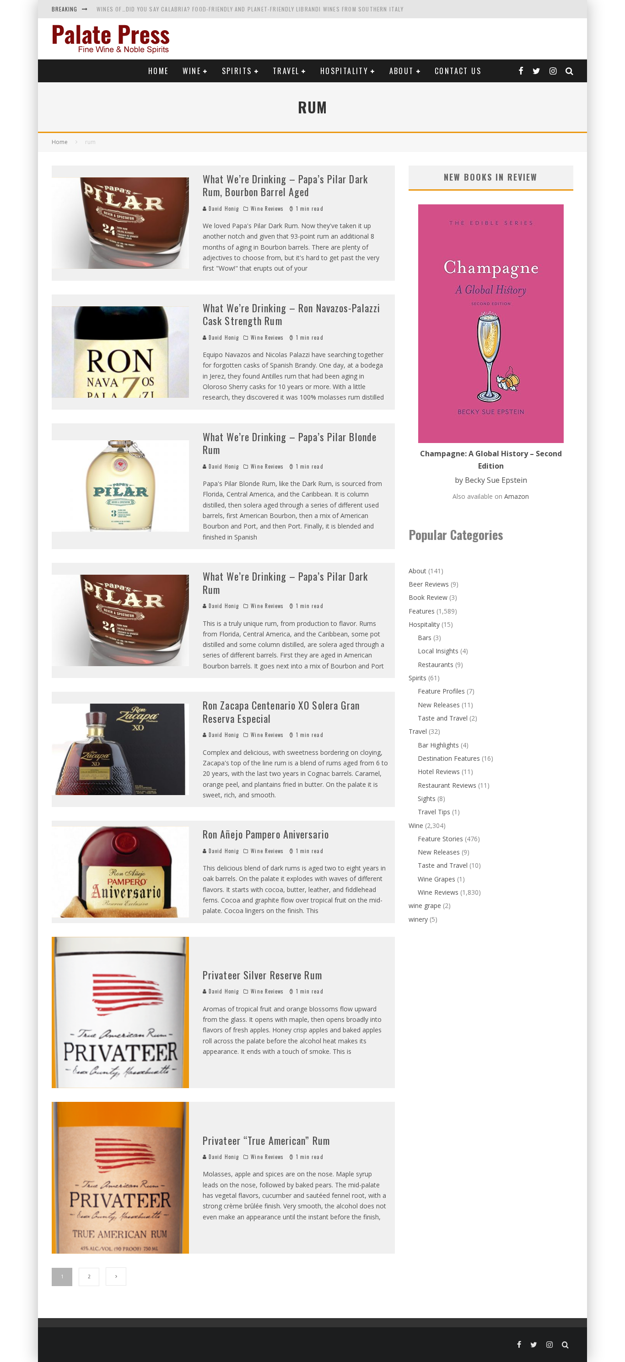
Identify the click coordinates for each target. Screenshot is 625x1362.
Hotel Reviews (439, 771)
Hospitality (344, 70)
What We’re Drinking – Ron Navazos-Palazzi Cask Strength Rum (291, 314)
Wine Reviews (267, 208)
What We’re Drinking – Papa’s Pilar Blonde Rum (290, 443)
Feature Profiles (441, 691)
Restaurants (435, 664)
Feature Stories (440, 838)
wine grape (425, 905)
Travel (286, 70)
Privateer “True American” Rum (266, 1140)
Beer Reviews (429, 584)
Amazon (516, 496)
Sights (427, 798)
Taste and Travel (443, 718)
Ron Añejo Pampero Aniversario (266, 834)
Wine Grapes (436, 879)
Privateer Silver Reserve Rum (262, 974)
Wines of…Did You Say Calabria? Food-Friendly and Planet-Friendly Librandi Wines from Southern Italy (250, 9)
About (401, 70)
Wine (192, 70)
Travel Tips (434, 811)
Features (422, 611)
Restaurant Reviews (447, 785)
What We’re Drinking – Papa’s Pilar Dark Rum (285, 583)
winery (418, 919)
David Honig (223, 208)
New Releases (439, 704)
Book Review (428, 597)
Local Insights (438, 650)
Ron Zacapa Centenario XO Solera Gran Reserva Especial (281, 712)
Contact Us (458, 70)
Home (158, 70)
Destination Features (449, 758)
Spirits (237, 70)
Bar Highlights (438, 745)
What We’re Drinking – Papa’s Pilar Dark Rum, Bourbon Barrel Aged (285, 185)
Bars (424, 637)
